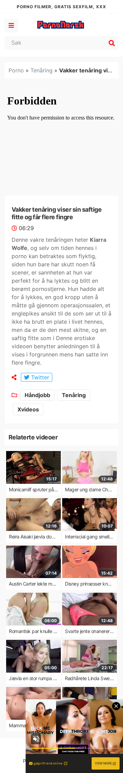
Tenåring (41, 70)
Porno (16, 70)
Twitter (39, 377)
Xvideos (28, 409)
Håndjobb (37, 395)
